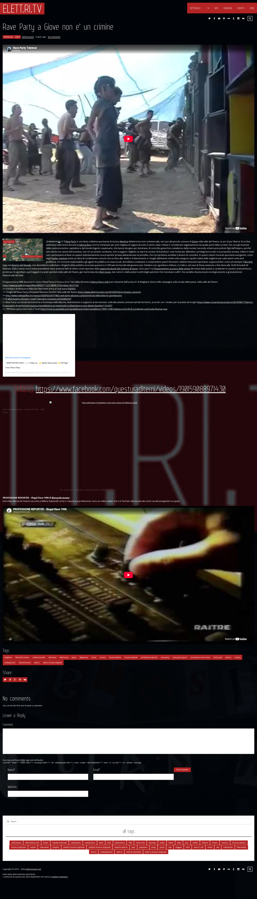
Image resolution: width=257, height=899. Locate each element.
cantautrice (90, 842)
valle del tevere (25, 662)
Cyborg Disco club (99, 281)
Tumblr (233, 18)
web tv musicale (133, 852)
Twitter (209, 18)
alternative (16, 842)
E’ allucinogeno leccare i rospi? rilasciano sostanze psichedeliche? (38, 298)
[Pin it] (20, 679)
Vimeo (224, 18)
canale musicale (39, 657)
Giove (195, 241)
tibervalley (241, 847)
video (17, 37)
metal (195, 842)
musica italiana (115, 657)
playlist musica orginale (74, 847)
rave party (165, 657)
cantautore (76, 842)
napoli (33, 847)
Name (11, 769)
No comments (54, 37)
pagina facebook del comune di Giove (119, 268)
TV (208, 8)
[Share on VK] (24, 679)
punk (162, 847)
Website (12, 786)
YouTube (219, 18)
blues (45, 842)
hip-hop (152, 842)
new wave (44, 847)
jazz (186, 842)
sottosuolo (8, 37)
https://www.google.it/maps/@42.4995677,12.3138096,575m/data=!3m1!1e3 (40, 285)
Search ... (250, 18)
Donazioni (228, 8)
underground (9, 662)
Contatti (240, 8)
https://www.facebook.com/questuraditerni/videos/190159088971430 (131, 388)
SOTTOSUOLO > (196, 8)
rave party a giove (180, 657)
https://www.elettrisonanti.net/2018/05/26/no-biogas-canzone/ (109, 292)
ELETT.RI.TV (22, 8)
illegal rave (84, 657)
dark (101, 842)
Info (216, 8)
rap (169, 847)
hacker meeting (59, 258)
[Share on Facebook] (10, 679)
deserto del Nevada (21, 265)
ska (217, 847)
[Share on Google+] (15, 679)
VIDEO (72, 288)
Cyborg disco (85, 244)
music (94, 657)
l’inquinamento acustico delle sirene (172, 268)
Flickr (228, 18)
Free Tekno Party (27, 372)
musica (102, 657)
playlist (56, 847)
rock (188, 847)
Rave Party (70, 241)
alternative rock (32, 842)
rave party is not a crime (200, 657)
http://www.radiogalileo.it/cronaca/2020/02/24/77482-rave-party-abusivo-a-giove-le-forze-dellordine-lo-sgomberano (64, 295)
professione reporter (149, 657)
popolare (143, 847)
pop (133, 847)
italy (179, 842)
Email (96, 769)
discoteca (52, 657)
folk (130, 842)
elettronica (64, 657)
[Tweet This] (5, 679)
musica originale (130, 657)
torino (93, 852)
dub (109, 842)
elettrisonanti (28, 37)
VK (243, 18)
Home (252, 8)
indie (162, 842)
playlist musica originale (100, 847)
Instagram (238, 18)
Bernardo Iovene (60, 497)
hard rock (140, 842)
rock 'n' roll (198, 847)
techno (228, 657)
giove (74, 657)
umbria (238, 657)
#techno (124, 241)
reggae (178, 847)
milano (205, 842)
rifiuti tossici (105, 272)
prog (153, 847)
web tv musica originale (52, 662)
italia (171, 842)
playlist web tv (121, 847)
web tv (37, 662)
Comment (8, 724)
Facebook (214, 18)
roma (210, 847)
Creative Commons (59, 876)
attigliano (8, 657)
